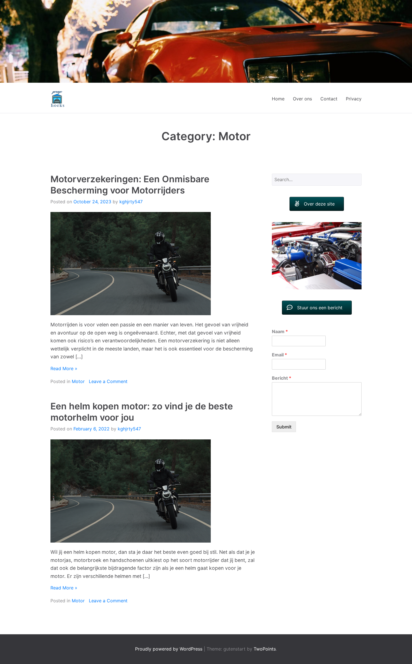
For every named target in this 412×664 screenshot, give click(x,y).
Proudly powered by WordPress (169, 649)
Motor (78, 381)
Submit (283, 419)
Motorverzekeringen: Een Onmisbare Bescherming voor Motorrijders (129, 185)
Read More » (63, 368)
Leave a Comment (108, 381)
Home (278, 99)
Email (279, 347)
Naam (280, 324)
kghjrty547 (131, 201)
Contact (328, 99)
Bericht (281, 370)
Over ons (302, 99)
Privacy (354, 99)
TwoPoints (265, 649)
